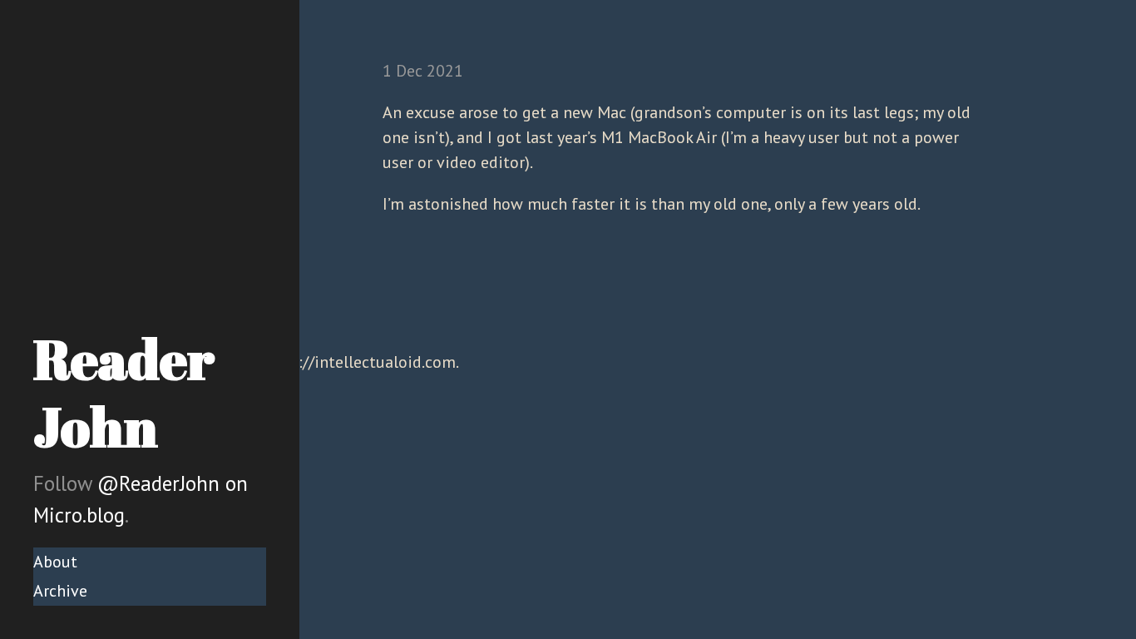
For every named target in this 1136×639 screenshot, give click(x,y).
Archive (60, 591)
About (55, 561)
